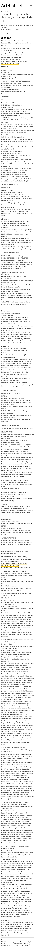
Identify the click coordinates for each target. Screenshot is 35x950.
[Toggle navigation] (31, 5)
